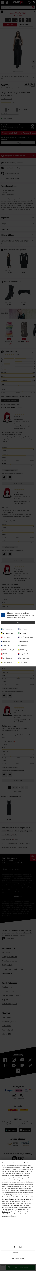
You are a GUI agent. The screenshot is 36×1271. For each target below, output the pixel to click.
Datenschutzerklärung (8, 1216)
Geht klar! (18, 1247)
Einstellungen (18, 1258)
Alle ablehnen (18, 1253)
